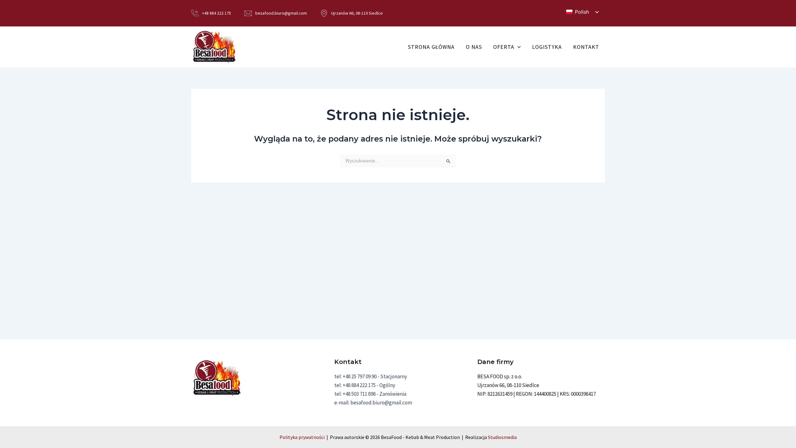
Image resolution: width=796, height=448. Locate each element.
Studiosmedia (502, 437)
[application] (517, 47)
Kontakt (586, 46)
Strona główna (431, 46)
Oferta (503, 46)
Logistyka (547, 46)
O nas (474, 46)
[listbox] (582, 12)
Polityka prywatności (302, 437)
